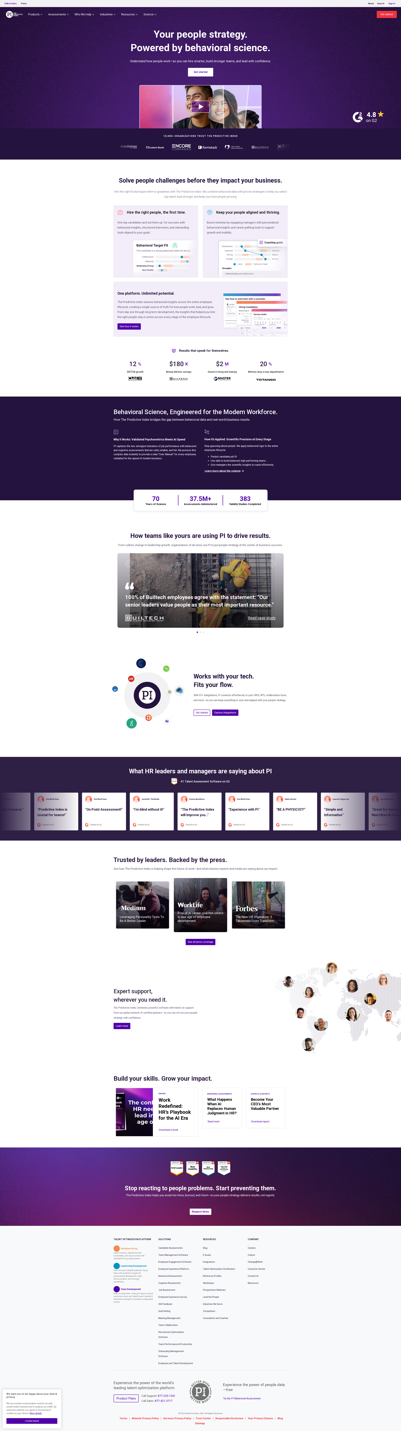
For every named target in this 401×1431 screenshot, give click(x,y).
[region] (32, 1408)
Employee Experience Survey (172, 1297)
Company (253, 1239)
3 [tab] (203, 633)
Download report (260, 1121)
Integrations (209, 1262)
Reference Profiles (212, 1276)
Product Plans (126, 1398)
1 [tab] (197, 633)
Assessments (57, 14)
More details (36, 1413)
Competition (209, 1311)
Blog (205, 1248)
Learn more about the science (223, 470)
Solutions (164, 1239)
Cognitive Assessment (169, 1283)
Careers (252, 1248)
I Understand (32, 1421)
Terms (123, 1418)
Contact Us (253, 1276)
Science (148, 14)
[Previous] (129, 563)
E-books (207, 1255)
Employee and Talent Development (175, 1363)
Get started (387, 14)
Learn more (122, 1025)
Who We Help (83, 14)
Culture (251, 1255)
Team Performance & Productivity (175, 1344)
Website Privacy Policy (145, 1418)
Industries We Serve (213, 1304)
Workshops (208, 1283)
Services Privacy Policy (177, 1418)
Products (34, 14)
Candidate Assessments (170, 1248)
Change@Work (255, 1262)
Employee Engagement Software (174, 1262)
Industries (106, 14)
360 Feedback (165, 1304)
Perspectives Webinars (214, 1290)
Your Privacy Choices (260, 1418)
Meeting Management (169, 1318)
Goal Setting (164, 1311)
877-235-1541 (166, 1395)
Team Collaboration (168, 1325)
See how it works (129, 326)
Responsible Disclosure (229, 1418)
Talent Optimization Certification (219, 1269)
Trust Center (203, 1418)
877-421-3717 (163, 1400)
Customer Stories (256, 1269)
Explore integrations (225, 712)
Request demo (200, 1211)
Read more (213, 1121)
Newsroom (253, 1283)
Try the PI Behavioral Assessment (241, 1398)
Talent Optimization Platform (132, 1239)
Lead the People (211, 1297)
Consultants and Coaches (215, 1318)
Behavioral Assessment (170, 1276)
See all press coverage (200, 941)
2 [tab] (200, 633)
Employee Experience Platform (173, 1269)
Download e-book (168, 1129)
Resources (128, 14)
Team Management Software (173, 1255)
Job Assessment (166, 1290)
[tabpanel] (200, 590)
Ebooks (162, 1094)
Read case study (262, 618)
